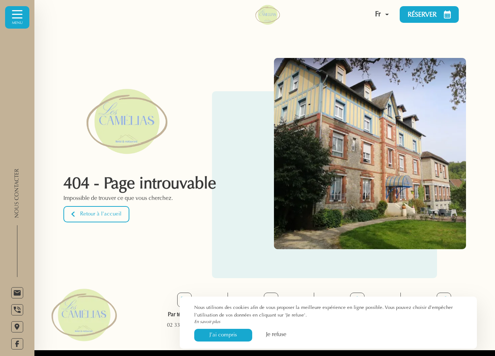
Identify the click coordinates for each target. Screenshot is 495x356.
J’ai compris (223, 335)
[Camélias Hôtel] (292, 14)
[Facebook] (17, 343)
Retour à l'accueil (100, 214)
